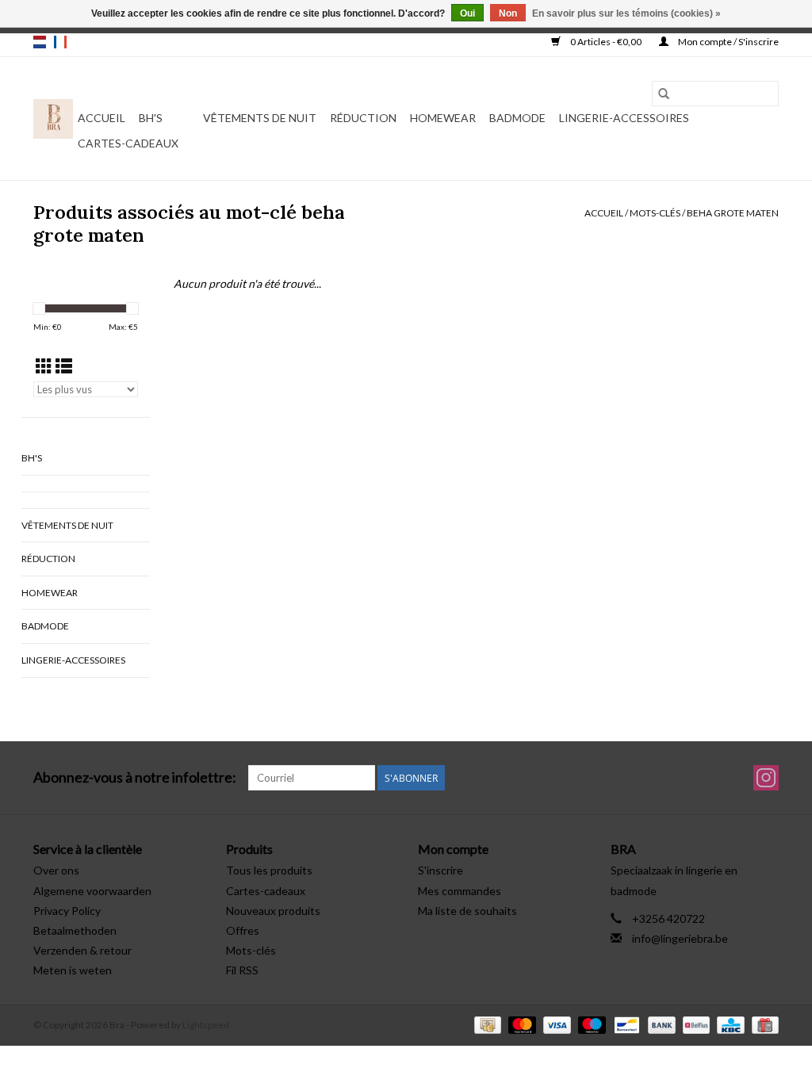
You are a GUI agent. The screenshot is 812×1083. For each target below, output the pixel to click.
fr (60, 42)
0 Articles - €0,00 (606, 42)
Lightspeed (205, 1025)
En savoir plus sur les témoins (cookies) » (626, 13)
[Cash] (486, 1024)
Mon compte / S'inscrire (727, 42)
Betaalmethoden (75, 930)
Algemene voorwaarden (92, 890)
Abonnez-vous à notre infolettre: (134, 777)
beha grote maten (733, 213)
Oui (467, 13)
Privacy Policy (67, 910)
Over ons (56, 870)
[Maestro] (590, 1024)
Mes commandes (459, 890)
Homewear (443, 117)
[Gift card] (762, 1024)
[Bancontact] (624, 1024)
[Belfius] (694, 1024)
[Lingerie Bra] (53, 119)
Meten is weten (72, 970)
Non (508, 13)
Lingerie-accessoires (624, 117)
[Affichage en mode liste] (64, 366)
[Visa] (555, 1024)
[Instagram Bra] (766, 777)
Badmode (517, 117)
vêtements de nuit (259, 117)
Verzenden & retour (82, 950)
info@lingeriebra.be (680, 938)
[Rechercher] (664, 93)
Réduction (363, 117)
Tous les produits (269, 870)
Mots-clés (655, 213)
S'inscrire (440, 870)
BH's (151, 117)
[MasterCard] (520, 1024)
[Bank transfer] (659, 1024)
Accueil (101, 117)
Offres (242, 930)
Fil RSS (242, 970)
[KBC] (728, 1024)
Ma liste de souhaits (467, 910)
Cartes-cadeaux (128, 143)
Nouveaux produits (273, 910)
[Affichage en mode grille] (44, 366)
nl (39, 42)
